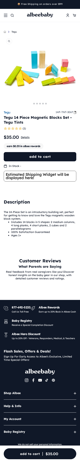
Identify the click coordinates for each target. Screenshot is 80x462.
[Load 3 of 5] (40, 103)
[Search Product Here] (12, 15)
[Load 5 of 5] (45, 103)
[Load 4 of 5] (42, 103)
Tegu (14, 31)
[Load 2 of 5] (37, 103)
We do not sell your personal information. (40, 444)
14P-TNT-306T (64, 112)
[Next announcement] (75, 4)
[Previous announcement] (5, 4)
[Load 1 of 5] (34, 103)
